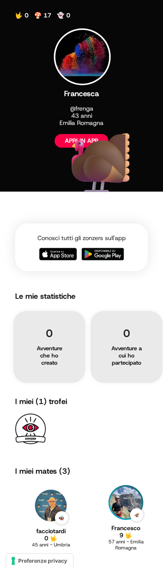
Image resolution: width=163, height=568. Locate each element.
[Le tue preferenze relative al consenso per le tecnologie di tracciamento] (39, 561)
